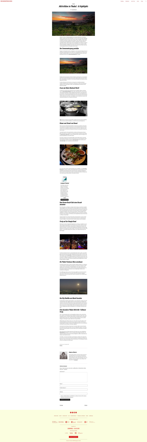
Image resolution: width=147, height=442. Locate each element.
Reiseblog (61, 345)
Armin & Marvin (74, 9)
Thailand (73, 3)
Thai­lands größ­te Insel (70, 37)
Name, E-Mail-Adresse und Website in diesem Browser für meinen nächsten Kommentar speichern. (73, 396)
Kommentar (62, 371)
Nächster (86, 405)
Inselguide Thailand (65, 183)
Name (61, 383)
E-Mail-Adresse (63, 387)
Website (61, 391)
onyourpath (76, 359)
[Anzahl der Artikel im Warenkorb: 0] (146, 1)
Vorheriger (61, 405)
